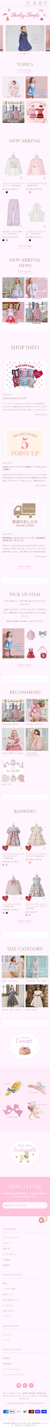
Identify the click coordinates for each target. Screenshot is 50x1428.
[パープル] (7, 240)
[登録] (44, 1205)
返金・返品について (11, 1300)
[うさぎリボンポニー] (42, 634)
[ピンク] (30, 192)
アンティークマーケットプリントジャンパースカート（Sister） (36, 906)
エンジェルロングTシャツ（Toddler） (36, 184)
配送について (8, 1294)
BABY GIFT (7, 784)
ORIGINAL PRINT (10, 724)
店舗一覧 (6, 1248)
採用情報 (6, 1265)
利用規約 (6, 1358)
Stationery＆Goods (12, 753)
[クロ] (7, 192)
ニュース (6, 1340)
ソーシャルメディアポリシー (14, 1374)
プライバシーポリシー (12, 1369)
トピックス (7, 1334)
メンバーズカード (10, 1254)
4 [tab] (25, 53)
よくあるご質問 (9, 1288)
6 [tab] (29, 53)
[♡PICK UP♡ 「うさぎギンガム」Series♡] (37, 87)
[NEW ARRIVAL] (25, 38)
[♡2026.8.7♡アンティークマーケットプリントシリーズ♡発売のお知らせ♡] (37, 313)
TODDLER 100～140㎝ (36, 981)
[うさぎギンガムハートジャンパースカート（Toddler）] (31, 652)
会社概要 (6, 1259)
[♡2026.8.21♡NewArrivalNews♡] (37, 288)
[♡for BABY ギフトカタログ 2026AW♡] (13, 87)
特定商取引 (7, 1363)
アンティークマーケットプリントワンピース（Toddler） (13, 856)
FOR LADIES (31, 1010)
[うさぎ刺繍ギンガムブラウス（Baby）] (31, 634)
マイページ (7, 1316)
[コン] (7, 913)
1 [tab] (20, 53)
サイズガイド (8, 1305)
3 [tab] (24, 53)
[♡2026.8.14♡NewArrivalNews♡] (13, 313)
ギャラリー (7, 1243)
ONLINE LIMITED (34, 724)
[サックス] (7, 865)
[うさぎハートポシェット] (42, 652)
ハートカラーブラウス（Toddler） (11, 905)
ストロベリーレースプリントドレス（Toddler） (36, 855)
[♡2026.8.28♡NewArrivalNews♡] (13, 288)
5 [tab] (27, 53)
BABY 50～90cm (10, 981)
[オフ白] (3, 192)
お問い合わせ (8, 1311)
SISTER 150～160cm (11, 1010)
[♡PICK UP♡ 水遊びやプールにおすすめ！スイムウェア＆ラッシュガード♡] (37, 112)
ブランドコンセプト (11, 1237)
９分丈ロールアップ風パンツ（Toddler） (12, 232)
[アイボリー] (27, 192)
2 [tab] (22, 53)
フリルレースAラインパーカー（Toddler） (36, 232)
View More (24, 70)
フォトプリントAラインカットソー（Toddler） (13, 184)
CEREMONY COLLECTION (32, 754)
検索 (4, 1283)
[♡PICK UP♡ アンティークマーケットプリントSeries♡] (13, 112)
